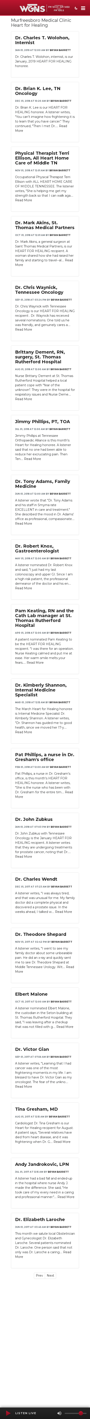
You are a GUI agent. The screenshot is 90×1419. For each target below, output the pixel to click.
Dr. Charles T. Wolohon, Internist (42, 40)
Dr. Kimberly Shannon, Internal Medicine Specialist (41, 690)
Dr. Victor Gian (32, 1049)
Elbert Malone (31, 994)
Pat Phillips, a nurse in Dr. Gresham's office (44, 757)
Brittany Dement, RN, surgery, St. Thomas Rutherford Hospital (40, 357)
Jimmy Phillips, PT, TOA (42, 421)
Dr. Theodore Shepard (40, 934)
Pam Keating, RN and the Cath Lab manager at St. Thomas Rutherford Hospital (44, 618)
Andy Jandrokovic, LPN (42, 1164)
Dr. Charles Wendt (36, 879)
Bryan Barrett (60, 50)
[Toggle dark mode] (75, 8)
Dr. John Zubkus (34, 819)
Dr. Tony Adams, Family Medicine (42, 484)
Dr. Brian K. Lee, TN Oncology (38, 91)
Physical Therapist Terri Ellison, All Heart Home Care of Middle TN (42, 158)
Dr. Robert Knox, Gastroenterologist (37, 548)
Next (50, 1276)
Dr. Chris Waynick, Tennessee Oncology (39, 290)
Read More (23, 200)
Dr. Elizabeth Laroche (40, 1219)
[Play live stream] (8, 1413)
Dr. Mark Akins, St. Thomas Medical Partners (44, 225)
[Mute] (59, 1413)
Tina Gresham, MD (36, 1109)
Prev (39, 1276)
